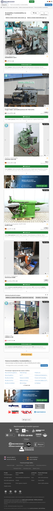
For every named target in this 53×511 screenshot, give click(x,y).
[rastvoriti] (26, 71)
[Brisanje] (25, 18)
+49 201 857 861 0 (33, 457)
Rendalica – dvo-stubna (42, 297)
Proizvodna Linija (27, 468)
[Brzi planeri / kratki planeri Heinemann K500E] (26, 258)
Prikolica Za (37, 372)
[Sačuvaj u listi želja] (47, 56)
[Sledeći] (47, 38)
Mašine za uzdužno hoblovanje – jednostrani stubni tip (19, 297)
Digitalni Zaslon (36, 468)
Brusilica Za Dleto (9, 378)
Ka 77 (21, 375)
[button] (51, 1)
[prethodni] (5, 38)
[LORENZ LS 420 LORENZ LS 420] (26, 317)
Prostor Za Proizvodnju (40, 378)
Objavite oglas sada (42, 186)
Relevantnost (44, 14)
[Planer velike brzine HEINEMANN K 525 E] (26, 38)
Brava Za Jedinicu (9, 375)
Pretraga (49, 4)
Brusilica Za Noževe (9, 383)
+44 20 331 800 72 (11, 457)
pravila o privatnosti (34, 508)
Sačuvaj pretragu (27, 354)
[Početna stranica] (1, 7)
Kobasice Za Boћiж (24, 378)
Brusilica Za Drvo (9, 380)
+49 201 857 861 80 (11, 459)
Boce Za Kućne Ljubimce (11, 372)
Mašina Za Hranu (24, 380)
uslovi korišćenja (41, 508)
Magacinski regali (10, 465)
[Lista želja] (47, 1)
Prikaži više (27, 385)
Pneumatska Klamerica (41, 465)
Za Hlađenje (37, 383)
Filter (35, 13)
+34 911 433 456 (33, 459)
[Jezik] (49, 1)
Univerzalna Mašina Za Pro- (41, 380)
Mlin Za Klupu (23, 383)
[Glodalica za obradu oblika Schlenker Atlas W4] (26, 139)
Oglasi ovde (27, 419)
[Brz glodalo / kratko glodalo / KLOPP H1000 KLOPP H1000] (26, 206)
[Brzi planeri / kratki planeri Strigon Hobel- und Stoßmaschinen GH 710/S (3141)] (26, 90)
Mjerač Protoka (19, 465)
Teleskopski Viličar (17, 468)
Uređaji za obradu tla (29, 465)
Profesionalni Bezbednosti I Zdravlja (43, 375)
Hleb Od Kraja (23, 372)
